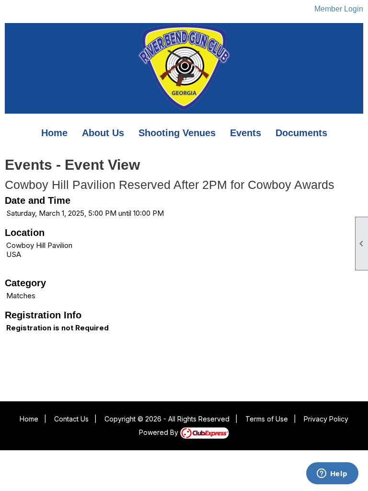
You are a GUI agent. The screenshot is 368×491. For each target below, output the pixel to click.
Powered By (159, 432)
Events (245, 133)
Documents (301, 133)
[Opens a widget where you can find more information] (332, 474)
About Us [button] (103, 133)
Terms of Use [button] (266, 419)
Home (54, 133)
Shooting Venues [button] (177, 133)
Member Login (338, 9)
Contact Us (71, 419)
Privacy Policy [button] (326, 419)
